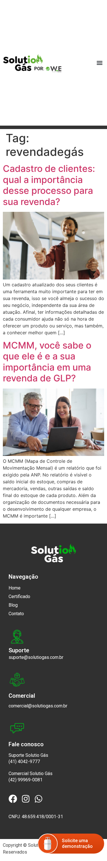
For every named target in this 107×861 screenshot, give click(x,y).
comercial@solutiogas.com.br (38, 706)
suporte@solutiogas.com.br (36, 657)
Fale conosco (26, 744)
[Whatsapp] (38, 798)
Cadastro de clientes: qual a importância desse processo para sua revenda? (49, 185)
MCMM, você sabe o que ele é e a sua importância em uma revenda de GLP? (47, 362)
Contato (16, 613)
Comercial (22, 695)
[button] (99, 63)
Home (15, 588)
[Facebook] (13, 798)
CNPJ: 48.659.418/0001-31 (36, 816)
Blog (13, 605)
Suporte (19, 650)
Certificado (19, 596)
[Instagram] (25, 798)
